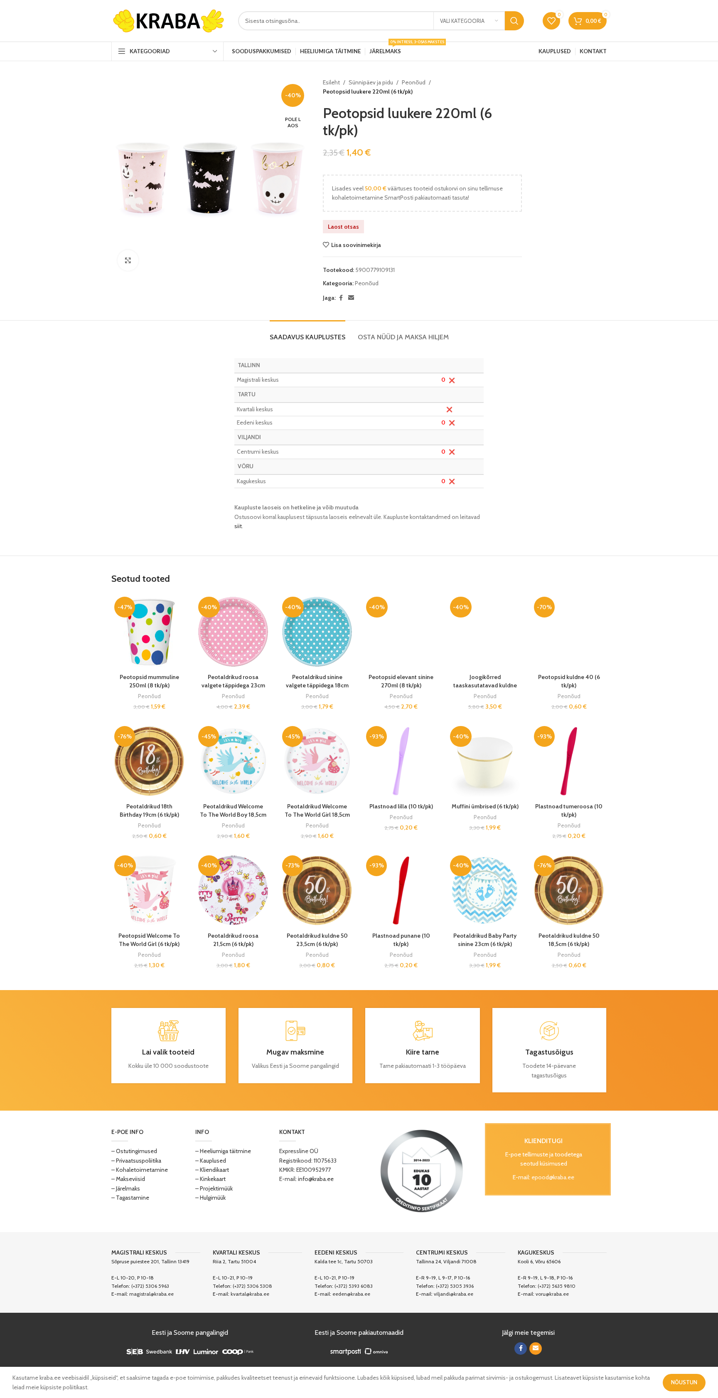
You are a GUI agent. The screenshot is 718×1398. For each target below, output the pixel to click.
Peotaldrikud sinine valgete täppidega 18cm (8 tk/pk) (317, 685)
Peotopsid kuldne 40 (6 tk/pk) (569, 681)
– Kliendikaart (212, 1169)
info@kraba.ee (316, 1179)
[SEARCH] (514, 20)
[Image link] (421, 1170)
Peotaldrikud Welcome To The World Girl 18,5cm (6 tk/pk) (317, 814)
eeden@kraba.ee (351, 1294)
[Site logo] (168, 20)
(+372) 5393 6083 (353, 1286)
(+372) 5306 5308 (252, 1286)
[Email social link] (351, 298)
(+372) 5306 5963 (150, 1286)
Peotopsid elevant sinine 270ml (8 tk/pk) (401, 681)
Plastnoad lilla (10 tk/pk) (401, 806)
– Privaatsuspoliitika (136, 1160)
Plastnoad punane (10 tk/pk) (401, 940)
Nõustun (684, 1382)
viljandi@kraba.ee (453, 1294)
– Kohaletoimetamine (139, 1169)
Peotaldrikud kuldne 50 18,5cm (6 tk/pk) (569, 940)
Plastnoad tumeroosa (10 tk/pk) (568, 810)
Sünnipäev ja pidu (371, 82)
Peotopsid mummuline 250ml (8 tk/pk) (149, 681)
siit (238, 526)
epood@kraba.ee (552, 1177)
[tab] (307, 333)
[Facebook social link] (341, 298)
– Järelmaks (125, 1188)
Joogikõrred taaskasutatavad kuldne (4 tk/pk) (485, 685)
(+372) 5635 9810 (556, 1286)
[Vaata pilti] (128, 260)
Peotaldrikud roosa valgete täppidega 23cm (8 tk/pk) (233, 685)
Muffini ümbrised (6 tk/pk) (485, 806)
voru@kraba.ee (552, 1294)
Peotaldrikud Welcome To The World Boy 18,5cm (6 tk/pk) (233, 814)
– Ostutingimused (134, 1151)
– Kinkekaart (210, 1179)
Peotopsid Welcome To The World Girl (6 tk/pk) (149, 940)
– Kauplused (210, 1160)
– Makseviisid (128, 1179)
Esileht (331, 82)
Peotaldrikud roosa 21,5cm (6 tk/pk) (233, 940)
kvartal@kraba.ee (250, 1294)
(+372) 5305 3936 (455, 1286)
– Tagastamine (130, 1197)
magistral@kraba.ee (151, 1294)
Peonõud (413, 82)
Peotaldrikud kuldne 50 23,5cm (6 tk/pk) (317, 940)
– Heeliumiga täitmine (223, 1151)
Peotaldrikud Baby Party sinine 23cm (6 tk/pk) (484, 940)
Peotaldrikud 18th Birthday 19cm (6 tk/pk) (149, 810)
